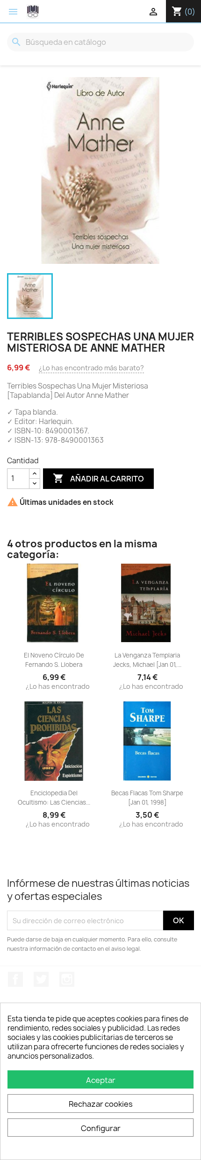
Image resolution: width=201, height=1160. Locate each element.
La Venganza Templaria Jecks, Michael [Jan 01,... (147, 660)
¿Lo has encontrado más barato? (91, 367)
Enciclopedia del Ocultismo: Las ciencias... (54, 797)
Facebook (15, 979)
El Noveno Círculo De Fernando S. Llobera (54, 660)
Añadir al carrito (98, 478)
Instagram (66, 979)
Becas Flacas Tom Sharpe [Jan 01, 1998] (147, 797)
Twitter (41, 979)
